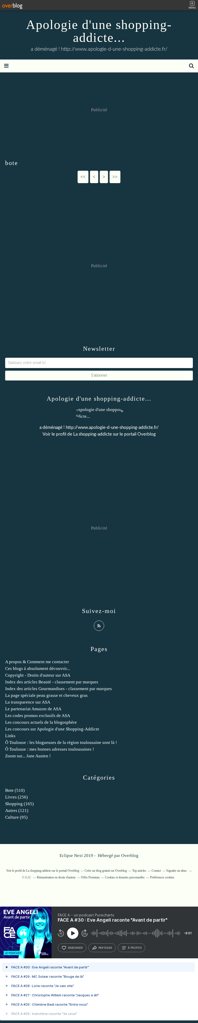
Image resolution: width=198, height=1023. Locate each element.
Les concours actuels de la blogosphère (41, 722)
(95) (16, 817)
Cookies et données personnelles (125, 877)
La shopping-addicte (92, 434)
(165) (19, 803)
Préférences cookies (162, 877)
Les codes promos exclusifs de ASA (37, 715)
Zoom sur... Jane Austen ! (28, 755)
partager (105, 947)
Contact (156, 870)
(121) (16, 810)
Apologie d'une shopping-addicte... (99, 31)
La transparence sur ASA (27, 702)
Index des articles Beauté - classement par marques (51, 681)
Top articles (139, 870)
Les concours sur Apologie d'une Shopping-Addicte (52, 729)
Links (10, 735)
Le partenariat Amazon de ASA (33, 708)
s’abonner (75, 947)
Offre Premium (90, 877)
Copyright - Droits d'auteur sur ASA (37, 675)
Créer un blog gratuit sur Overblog (106, 870)
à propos (135, 947)
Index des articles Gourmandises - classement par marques (58, 688)
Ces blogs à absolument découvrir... (37, 668)
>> (115, 176)
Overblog (129, 855)
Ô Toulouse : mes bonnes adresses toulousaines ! (49, 749)
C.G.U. (26, 877)
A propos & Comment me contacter (37, 661)
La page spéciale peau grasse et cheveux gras (46, 695)
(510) (15, 790)
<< (83, 176)
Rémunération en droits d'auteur (56, 877)
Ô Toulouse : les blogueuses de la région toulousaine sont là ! (61, 742)
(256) (16, 797)
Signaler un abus (176, 870)
